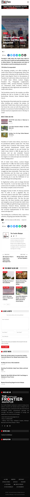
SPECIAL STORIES (6, 482)
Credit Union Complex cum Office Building (12, 219)
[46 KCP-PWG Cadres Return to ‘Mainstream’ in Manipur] (4, 121)
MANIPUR (5, 33)
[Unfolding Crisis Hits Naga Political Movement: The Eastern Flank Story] (4, 135)
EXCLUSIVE (23, 482)
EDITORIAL (8, 484)
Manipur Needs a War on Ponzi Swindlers (22, 257)
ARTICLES (5, 272)
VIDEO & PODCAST (19, 484)
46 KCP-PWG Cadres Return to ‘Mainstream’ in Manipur (19, 120)
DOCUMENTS (21, 487)
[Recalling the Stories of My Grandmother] (8, 275)
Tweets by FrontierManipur (6, 435)
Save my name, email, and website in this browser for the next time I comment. (14, 342)
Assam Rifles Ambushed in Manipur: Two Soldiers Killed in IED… (19, 127)
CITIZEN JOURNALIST (8, 487)
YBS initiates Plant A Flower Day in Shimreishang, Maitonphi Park (8, 259)
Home (6, 479)
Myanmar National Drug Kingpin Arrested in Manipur (12, 382)
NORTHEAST (21, 479)
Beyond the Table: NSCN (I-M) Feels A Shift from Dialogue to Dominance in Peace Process (14, 376)
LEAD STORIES (19, 272)
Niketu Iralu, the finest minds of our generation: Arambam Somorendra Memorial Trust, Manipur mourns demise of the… (14, 356)
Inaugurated (24, 219)
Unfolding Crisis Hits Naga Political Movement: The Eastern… (19, 134)
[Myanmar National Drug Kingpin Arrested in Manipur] (21, 275)
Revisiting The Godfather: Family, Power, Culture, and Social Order (14, 369)
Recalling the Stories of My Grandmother (10, 362)
